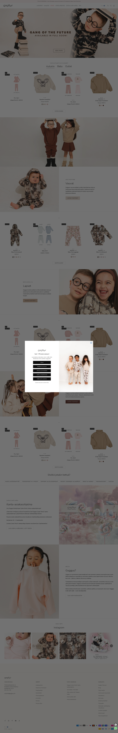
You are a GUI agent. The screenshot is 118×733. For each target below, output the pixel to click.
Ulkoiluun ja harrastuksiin (42, 370)
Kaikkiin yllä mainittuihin (42, 378)
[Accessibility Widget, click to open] (115, 724)
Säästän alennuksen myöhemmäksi (42, 382)
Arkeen (42, 362)
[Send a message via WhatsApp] (115, 728)
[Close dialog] (91, 343)
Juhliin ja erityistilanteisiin (42, 374)
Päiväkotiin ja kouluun (42, 366)
